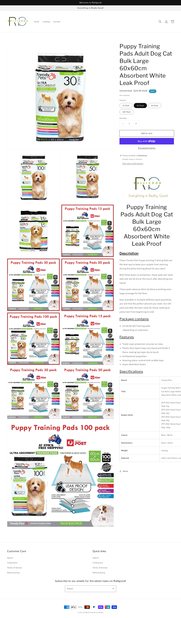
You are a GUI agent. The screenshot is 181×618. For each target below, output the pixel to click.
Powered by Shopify (97, 612)
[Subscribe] (113, 589)
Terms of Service (14, 567)
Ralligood (86, 612)
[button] (160, 21)
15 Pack (126, 105)
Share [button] (125, 471)
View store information (132, 163)
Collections (12, 562)
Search (10, 557)
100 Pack (126, 112)
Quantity (123, 118)
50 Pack (154, 105)
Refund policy (13, 572)
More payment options (146, 148)
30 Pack (140, 105)
